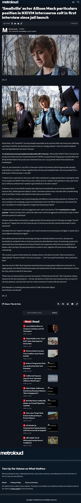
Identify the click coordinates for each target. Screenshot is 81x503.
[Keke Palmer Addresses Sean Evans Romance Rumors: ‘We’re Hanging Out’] (53, 390)
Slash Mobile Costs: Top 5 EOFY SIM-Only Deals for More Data (34, 341)
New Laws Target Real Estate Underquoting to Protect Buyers (33, 415)
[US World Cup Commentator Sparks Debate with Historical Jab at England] (53, 428)
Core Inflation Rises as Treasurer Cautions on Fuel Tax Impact (33, 328)
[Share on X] (12, 23)
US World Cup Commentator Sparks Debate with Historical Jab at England (34, 427)
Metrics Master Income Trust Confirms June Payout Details (33, 353)
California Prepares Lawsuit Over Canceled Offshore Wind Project (32, 378)
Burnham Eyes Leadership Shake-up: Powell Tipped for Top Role (34, 403)
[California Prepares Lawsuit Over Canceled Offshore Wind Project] (53, 378)
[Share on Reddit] (18, 23)
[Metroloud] (10, 2)
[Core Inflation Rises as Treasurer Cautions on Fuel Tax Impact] (53, 328)
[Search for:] (38, 312)
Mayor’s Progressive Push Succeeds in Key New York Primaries (34, 365)
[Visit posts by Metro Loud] (5, 30)
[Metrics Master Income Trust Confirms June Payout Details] (53, 353)
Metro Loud (13, 29)
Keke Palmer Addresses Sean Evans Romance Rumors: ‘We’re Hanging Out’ (34, 390)
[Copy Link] (21, 23)
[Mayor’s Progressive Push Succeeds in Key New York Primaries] (53, 366)
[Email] (72, 304)
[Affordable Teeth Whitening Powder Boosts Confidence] (53, 440)
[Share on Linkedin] (15, 23)
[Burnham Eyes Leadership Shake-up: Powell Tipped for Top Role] (53, 403)
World (21, 29)
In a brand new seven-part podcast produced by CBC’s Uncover (25, 154)
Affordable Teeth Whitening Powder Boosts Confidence (33, 440)
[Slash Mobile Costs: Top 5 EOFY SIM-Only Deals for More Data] (53, 341)
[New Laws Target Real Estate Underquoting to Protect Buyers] (53, 415)
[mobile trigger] (77, 2)
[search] (69, 2)
